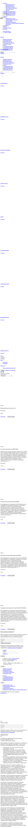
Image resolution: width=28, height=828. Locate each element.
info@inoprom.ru (13, 659)
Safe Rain (5, 363)
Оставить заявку (11, 416)
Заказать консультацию (5, 643)
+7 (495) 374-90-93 (15, 658)
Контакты (3, 656)
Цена (2, 355)
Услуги (4, 17)
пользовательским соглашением (14, 647)
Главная (5, 16)
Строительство (6, 687)
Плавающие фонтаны (10, 13)
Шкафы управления (10, 4)
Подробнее (3, 416)
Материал (3, 365)
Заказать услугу (4, 734)
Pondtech (5, 362)
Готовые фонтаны (10, 5)
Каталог (5, 3)
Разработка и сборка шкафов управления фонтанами (15, 689)
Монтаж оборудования (8, 688)
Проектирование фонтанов (12, 19)
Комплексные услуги (10, 18)
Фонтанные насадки (10, 6)
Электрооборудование (11, 12)
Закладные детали (10, 9)
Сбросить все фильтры (10, 370)
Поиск (4, 651)
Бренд (2, 360)
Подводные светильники (11, 8)
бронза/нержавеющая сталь (9, 368)
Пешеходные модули (10, 15)
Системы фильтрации (10, 11)
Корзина (5, 653)
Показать (3, 370)
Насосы (7, 10)
